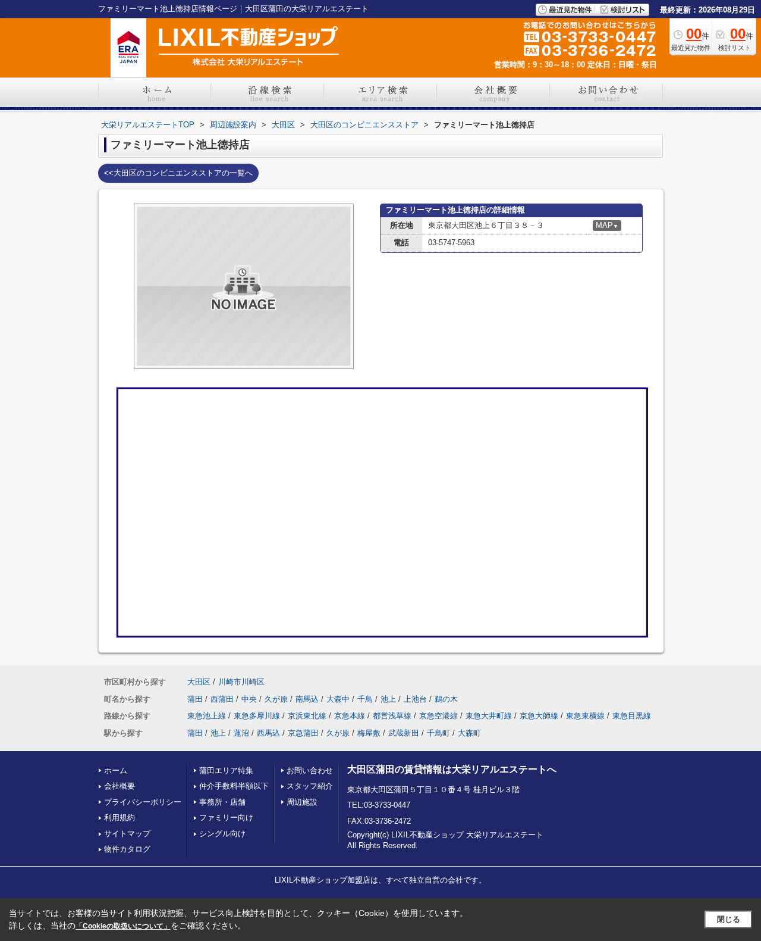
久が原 (276, 699)
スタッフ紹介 (310, 785)
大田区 (198, 681)
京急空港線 (438, 715)
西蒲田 (222, 699)
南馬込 (307, 699)
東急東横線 (585, 715)
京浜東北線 (307, 715)
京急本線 (349, 715)
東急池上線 (206, 715)
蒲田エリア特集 (226, 770)
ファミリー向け (226, 817)
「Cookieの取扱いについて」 (123, 926)
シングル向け (222, 833)
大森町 (469, 733)
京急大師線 (539, 715)
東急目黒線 (631, 715)
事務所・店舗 (222, 802)
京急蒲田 (303, 733)
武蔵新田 (403, 733)
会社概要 (119, 785)
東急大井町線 (489, 715)
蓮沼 (241, 733)
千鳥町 (438, 733)
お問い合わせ (310, 770)
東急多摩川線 (257, 715)
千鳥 (365, 699)
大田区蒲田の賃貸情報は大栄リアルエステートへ (451, 769)
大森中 (338, 699)
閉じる (728, 919)
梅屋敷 (368, 733)
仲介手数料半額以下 (234, 785)
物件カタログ (127, 849)
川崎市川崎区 (241, 681)
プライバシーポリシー (142, 802)
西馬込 (268, 733)
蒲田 (195, 699)
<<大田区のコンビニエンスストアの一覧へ (178, 172)
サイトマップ (127, 833)
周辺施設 (302, 802)
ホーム (115, 770)
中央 (249, 699)
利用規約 (119, 817)
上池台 (415, 699)
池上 (388, 699)
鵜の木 (446, 699)
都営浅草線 (392, 715)
